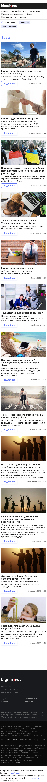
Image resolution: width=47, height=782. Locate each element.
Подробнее (9, 83)
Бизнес (29, 14)
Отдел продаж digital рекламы (32, 739)
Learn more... (35, 778)
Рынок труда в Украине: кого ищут (19, 267)
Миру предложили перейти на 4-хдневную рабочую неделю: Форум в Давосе (21, 362)
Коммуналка (24, 22)
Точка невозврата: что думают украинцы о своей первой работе (23, 416)
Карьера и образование (12, 14)
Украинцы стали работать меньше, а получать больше (20, 627)
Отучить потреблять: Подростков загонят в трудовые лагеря (19, 577)
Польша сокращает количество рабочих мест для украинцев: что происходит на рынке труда (22, 171)
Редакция (37, 726)
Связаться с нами (9, 728)
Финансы (29, 702)
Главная (4, 11)
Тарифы (22, 17)
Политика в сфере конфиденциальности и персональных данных (21, 734)
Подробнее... (14, 773)
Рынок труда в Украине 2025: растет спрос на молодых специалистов (20, 119)
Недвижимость (8, 17)
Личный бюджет (19, 11)
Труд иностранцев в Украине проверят (22, 312)
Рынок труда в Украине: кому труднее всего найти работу (21, 72)
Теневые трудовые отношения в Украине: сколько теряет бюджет (19, 222)
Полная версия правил (11, 762)
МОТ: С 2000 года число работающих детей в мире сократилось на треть (20, 466)
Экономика (35, 11)
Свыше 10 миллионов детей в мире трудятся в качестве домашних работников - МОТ (19, 519)
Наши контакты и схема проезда (15, 726)
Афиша (4, 699)
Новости (5, 702)
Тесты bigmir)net (9, 27)
